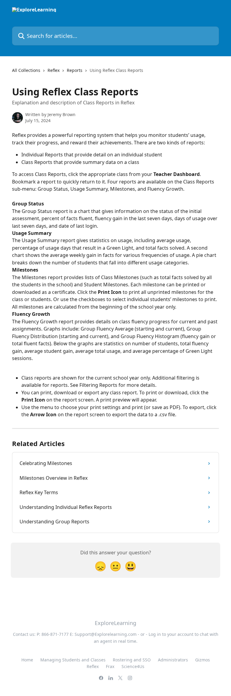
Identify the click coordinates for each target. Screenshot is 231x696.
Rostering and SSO (132, 660)
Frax (110, 666)
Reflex (54, 70)
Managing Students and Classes (73, 660)
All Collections (26, 70)
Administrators (173, 660)
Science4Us (133, 666)
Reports (74, 70)
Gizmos (202, 660)
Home (27, 660)
